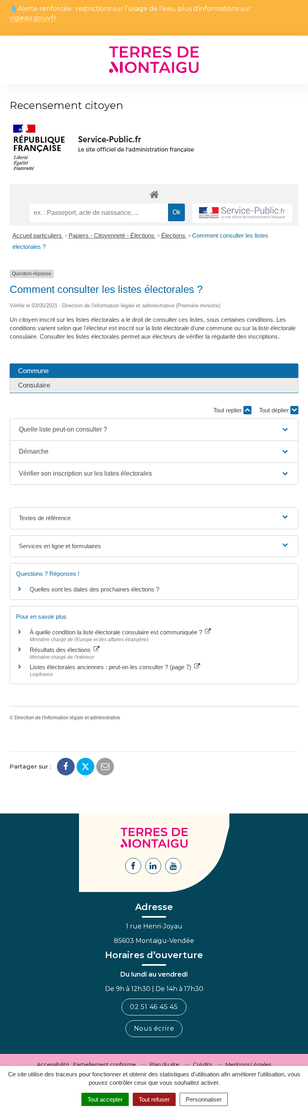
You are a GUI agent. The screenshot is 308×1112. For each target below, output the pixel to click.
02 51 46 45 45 (154, 1007)
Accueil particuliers (37, 235)
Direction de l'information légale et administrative (67, 717)
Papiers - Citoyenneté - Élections (112, 235)
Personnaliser (204, 1099)
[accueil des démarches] (154, 194)
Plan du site (164, 1064)
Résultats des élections (61, 649)
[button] (154, 429)
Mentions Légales (248, 1064)
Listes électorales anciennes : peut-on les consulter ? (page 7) (111, 667)
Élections (174, 235)
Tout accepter (105, 1099)
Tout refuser (154, 1099)
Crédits (202, 1064)
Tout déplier (274, 410)
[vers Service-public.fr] (242, 213)
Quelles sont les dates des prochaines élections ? (94, 589)
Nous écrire (154, 1028)
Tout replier (228, 410)
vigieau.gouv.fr (33, 18)
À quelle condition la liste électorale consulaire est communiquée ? (117, 632)
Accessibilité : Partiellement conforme (86, 1064)
